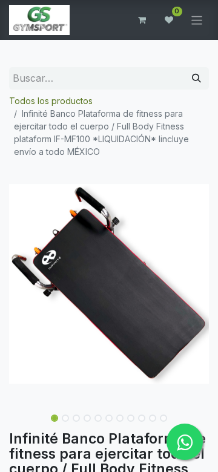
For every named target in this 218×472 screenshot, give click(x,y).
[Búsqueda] (196, 78)
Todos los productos (51, 101)
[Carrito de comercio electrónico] (142, 20)
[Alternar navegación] (197, 19)
